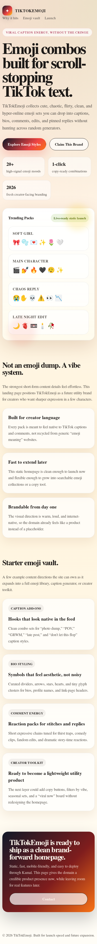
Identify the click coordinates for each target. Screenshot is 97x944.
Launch (50, 17)
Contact (48, 899)
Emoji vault (31, 17)
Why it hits (10, 17)
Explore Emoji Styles (24, 144)
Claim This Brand (69, 144)
